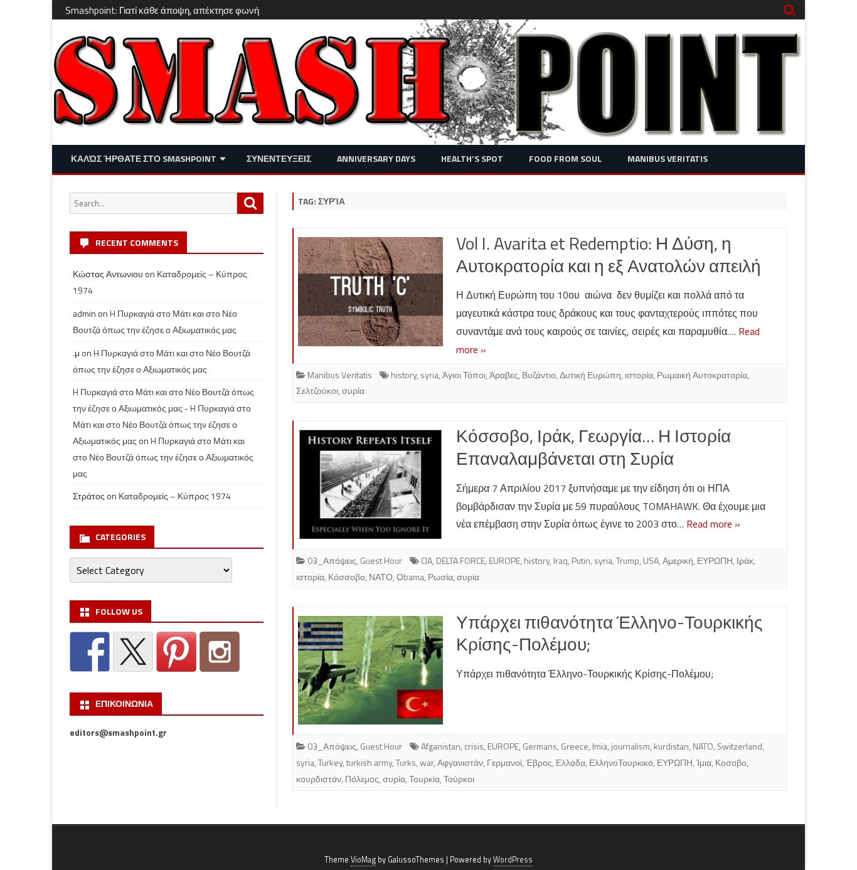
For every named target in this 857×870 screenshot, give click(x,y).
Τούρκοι (459, 778)
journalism (630, 746)
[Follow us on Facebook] (90, 652)
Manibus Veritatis (667, 158)
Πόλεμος (362, 778)
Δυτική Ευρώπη (590, 374)
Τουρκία (424, 778)
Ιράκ (745, 560)
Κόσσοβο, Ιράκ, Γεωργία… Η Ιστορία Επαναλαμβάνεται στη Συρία (593, 447)
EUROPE (504, 560)
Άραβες (503, 374)
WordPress (513, 860)
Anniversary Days (376, 158)
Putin (581, 560)
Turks (406, 762)
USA (651, 560)
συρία (353, 390)
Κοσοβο (731, 762)
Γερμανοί (504, 762)
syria (429, 374)
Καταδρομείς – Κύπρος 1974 (175, 495)
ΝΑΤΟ (381, 576)
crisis (474, 746)
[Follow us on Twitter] (133, 652)
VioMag (363, 860)
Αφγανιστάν (460, 762)
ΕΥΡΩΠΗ (715, 560)
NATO (703, 746)
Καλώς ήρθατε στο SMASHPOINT (143, 158)
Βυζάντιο (539, 374)
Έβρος (539, 762)
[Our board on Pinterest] (176, 652)
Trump (627, 560)
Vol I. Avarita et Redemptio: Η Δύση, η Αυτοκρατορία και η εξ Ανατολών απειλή (608, 254)
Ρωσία (440, 576)
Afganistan (440, 746)
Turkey (330, 762)
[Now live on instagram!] (220, 652)
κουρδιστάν (318, 778)
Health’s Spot (472, 158)
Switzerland (739, 746)
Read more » (713, 523)
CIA (426, 560)
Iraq (560, 560)
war (427, 762)
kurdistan (671, 746)
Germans (540, 746)
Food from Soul (565, 158)
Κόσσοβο (346, 576)
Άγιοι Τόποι (464, 374)
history (404, 374)
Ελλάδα (570, 762)
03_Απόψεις (331, 560)
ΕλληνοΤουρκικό (621, 762)
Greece (574, 746)
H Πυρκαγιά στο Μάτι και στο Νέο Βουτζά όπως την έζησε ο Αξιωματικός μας (163, 457)
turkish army (369, 762)
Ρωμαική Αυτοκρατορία (702, 374)
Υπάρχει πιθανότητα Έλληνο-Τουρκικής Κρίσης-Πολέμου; (609, 633)
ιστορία (639, 374)
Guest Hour (381, 560)
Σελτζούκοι (317, 390)
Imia (599, 746)
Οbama (410, 576)
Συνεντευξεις (279, 158)
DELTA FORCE (460, 560)
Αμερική (678, 560)
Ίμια (703, 762)
